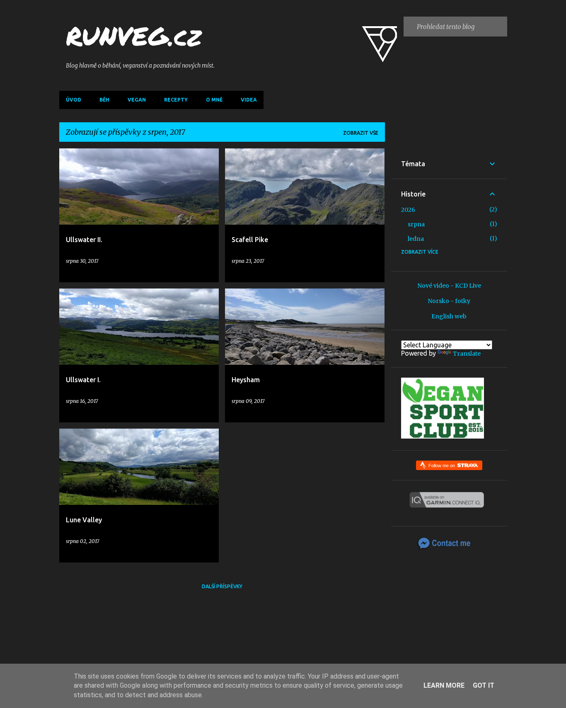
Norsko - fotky (449, 301)
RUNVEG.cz (133, 35)
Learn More (443, 685)
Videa (249, 99)
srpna (416, 224)
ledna (416, 238)
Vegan (137, 99)
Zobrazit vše (360, 133)
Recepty (176, 99)
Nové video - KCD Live (449, 285)
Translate (467, 353)
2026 (408, 209)
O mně (214, 99)
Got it (483, 685)
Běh (104, 99)
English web (449, 316)
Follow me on (442, 465)
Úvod (73, 99)
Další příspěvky (222, 586)
